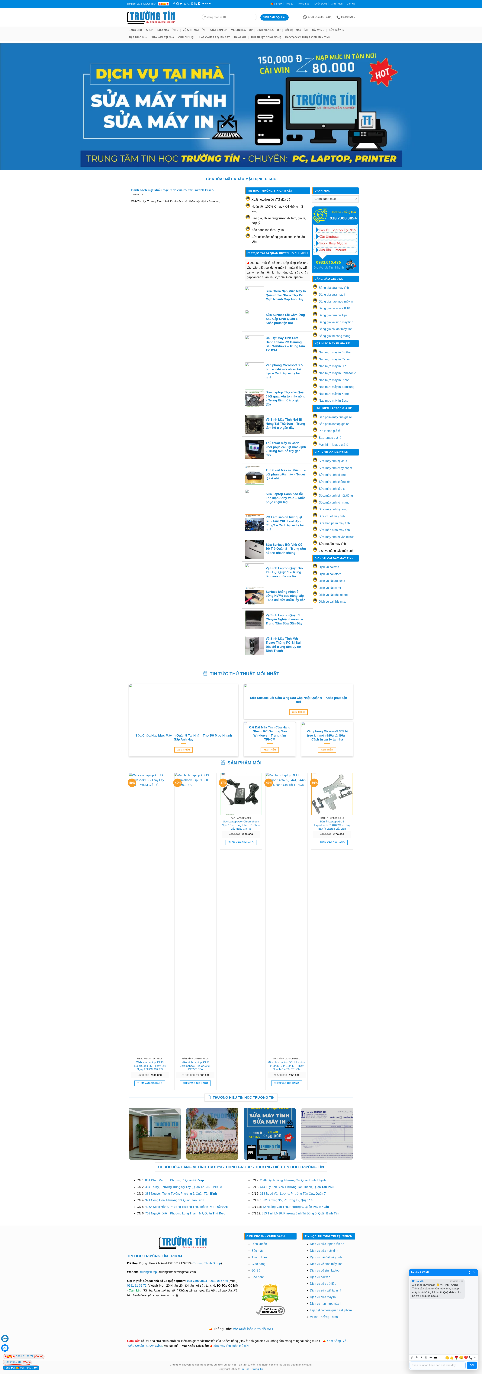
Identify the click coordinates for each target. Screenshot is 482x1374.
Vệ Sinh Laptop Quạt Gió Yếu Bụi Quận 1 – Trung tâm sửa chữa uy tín (284, 572)
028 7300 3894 (197, 1280)
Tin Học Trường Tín (252, 1368)
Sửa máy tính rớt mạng (334, 502)
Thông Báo (303, 3)
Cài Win (317, 30)
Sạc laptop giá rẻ (330, 437)
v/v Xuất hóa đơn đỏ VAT (253, 1329)
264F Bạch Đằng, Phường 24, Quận (293, 1180)
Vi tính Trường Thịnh (324, 1316)
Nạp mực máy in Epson (334, 400)
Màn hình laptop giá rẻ (334, 444)
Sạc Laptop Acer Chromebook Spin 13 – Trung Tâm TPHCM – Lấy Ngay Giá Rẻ (241, 825)
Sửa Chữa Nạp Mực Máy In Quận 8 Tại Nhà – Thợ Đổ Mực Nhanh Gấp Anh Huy (286, 295)
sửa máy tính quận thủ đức (231, 1345)
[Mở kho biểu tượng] (475, 1357)
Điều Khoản (136, 1345)
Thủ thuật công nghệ (266, 37)
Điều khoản (259, 1244)
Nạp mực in (137, 37)
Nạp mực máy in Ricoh (334, 380)
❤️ (466, 1357)
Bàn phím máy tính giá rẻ (335, 417)
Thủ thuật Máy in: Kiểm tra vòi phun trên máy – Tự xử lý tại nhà (286, 474)
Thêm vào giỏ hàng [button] (149, 1083)
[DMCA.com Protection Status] (270, 1292)
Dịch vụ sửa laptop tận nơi (327, 1244)
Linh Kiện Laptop (269, 30)
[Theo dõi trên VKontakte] (210, 3)
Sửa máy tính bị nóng (333, 509)
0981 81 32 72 (136, 1285)
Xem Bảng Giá (336, 1341)
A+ (430, 1357)
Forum (278, 3)
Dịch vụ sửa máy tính (324, 1250)
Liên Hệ (351, 3)
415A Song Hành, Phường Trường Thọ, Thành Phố (186, 1206)
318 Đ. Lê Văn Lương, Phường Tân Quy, (293, 1193)
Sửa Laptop (218, 30)
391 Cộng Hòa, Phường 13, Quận (174, 1200)
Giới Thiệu (336, 3)
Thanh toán (259, 1257)
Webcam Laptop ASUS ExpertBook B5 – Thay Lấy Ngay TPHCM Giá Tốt (150, 1066)
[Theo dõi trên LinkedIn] (199, 3)
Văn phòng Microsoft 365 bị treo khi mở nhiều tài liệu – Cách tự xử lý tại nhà (284, 371)
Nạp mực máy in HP (332, 366)
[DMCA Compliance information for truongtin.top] (270, 1310)
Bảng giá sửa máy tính (334, 287)
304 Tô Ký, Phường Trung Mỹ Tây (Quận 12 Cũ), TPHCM (183, 1187)
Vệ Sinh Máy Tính (194, 30)
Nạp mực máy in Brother (335, 352)
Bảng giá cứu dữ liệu (333, 315)
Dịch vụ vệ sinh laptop (324, 1270)
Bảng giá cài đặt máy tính (335, 329)
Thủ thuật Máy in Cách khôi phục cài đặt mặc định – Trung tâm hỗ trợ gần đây (286, 449)
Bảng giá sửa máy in (332, 294)
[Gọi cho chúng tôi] (188, 3)
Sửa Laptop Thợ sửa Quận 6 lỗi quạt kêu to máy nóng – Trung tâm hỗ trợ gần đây (285, 398)
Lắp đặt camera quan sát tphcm (331, 1310)
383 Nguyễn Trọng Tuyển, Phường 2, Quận (181, 1193)
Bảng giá (240, 37)
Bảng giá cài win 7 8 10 (334, 308)
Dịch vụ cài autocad (332, 580)
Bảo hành (258, 1277)
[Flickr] (206, 3)
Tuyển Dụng (320, 3)
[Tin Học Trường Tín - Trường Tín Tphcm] (161, 17)
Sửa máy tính (166, 30)
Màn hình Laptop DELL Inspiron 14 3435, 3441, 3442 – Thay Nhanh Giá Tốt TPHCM (287, 1066)
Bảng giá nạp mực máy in (336, 301)
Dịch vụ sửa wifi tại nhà (325, 1290)
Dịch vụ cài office (330, 574)
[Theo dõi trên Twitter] (181, 3)
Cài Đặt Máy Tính (296, 30)
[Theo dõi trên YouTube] (203, 3)
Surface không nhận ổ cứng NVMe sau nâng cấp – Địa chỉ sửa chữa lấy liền (285, 596)
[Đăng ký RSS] (195, 3)
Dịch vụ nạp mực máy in (326, 1303)
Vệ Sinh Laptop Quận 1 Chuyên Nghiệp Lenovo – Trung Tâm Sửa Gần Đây (284, 619)
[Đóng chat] (474, 1272)
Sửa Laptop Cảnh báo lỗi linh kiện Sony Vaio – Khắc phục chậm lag (285, 498)
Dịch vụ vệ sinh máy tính (326, 1263)
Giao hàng (258, 1263)
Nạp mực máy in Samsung (336, 386)
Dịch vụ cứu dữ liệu (323, 1283)
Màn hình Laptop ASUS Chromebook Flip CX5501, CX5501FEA (195, 1066)
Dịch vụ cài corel (330, 587)
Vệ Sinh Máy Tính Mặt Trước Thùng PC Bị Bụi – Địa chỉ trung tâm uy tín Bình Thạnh (284, 645)
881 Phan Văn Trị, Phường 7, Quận (174, 1180)
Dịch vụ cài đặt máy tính (326, 1257)
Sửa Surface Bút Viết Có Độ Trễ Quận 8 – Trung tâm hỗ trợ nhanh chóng (286, 549)
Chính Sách (154, 1345)
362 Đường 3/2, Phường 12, (287, 1200)
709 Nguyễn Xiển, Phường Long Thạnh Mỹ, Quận (185, 1213)
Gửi (472, 1365)
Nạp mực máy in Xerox (334, 393)
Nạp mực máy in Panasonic (337, 373)
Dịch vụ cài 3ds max (332, 601)
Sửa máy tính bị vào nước (336, 537)
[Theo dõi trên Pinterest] (192, 3)
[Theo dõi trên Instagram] (177, 3)
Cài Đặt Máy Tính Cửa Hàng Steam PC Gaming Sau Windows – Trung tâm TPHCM (285, 344)
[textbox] (438, 1365)
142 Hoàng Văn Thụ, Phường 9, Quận (295, 1206)
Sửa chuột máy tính (332, 516)
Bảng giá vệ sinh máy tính (336, 322)
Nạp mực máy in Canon (335, 359)
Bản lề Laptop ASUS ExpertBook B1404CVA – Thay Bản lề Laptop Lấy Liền (332, 825)
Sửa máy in (336, 30)
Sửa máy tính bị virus (333, 461)
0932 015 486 (219, 1280)
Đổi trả (256, 1270)
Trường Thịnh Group (207, 1263)
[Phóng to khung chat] (468, 1272)
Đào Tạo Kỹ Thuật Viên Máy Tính (307, 37)
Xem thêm (183, 750)
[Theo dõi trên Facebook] (174, 3)
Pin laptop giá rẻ (330, 431)
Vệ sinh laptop (242, 30)
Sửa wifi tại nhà (162, 37)
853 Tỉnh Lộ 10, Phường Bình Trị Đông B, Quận (300, 1213)
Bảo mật (257, 1250)
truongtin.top (148, 1272)
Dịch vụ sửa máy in (323, 1297)
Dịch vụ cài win (329, 567)
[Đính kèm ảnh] (412, 1357)
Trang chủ (134, 30)
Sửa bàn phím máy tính (334, 523)
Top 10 (289, 3)
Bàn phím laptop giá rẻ (334, 424)
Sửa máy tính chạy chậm (335, 468)
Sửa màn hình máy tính (334, 530)
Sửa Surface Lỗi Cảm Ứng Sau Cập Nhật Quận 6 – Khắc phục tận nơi (285, 319)
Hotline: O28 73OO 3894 (142, 3)
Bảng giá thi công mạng (334, 336)
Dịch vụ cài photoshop (334, 594)
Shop (149, 30)
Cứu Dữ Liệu (186, 37)
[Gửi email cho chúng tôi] (185, 3)
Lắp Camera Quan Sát (214, 37)
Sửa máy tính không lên (335, 481)
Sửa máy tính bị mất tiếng (336, 495)
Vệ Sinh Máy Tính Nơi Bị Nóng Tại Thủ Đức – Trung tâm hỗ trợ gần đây (285, 423)
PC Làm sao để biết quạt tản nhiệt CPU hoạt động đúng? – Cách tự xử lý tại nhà (285, 523)
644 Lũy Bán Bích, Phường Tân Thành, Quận (297, 1187)
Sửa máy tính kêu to (332, 488)
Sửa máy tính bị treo (332, 474)
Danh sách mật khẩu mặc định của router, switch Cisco (172, 190)
